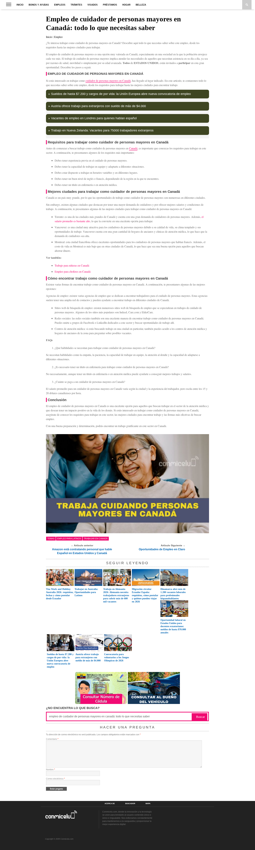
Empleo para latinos (69, 538)
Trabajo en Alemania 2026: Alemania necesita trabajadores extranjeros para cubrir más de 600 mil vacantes (116, 595)
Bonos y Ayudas (39, 4)
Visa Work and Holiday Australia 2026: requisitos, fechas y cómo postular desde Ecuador (60, 594)
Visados (92, 4)
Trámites (76, 4)
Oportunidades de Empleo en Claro (162, 549)
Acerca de (110, 803)
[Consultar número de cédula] (101, 703)
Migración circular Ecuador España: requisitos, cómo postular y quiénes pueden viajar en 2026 (145, 595)
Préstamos (110, 4)
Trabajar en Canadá (96, 538)
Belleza (141, 4)
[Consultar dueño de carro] (154, 703)
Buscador (130, 803)
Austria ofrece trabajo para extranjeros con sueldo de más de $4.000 (98, 106)
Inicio (19, 4)
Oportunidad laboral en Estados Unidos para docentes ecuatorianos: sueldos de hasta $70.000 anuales (173, 626)
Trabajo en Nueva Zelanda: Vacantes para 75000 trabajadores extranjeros (102, 130)
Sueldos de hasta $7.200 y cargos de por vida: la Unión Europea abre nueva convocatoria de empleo (121, 94)
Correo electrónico (55, 779)
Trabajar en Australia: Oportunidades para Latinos (86, 592)
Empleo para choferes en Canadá (73, 271)
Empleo (58, 37)
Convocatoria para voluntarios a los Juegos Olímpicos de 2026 (116, 657)
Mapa (148, 803)
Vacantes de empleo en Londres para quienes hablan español (94, 118)
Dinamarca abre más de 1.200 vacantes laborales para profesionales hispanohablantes (173, 594)
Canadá (133, 148)
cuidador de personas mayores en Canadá (108, 80)
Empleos (59, 4)
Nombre (50, 769)
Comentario (52, 739)
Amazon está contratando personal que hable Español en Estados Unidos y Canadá (82, 551)
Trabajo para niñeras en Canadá (72, 265)
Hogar (126, 4)
